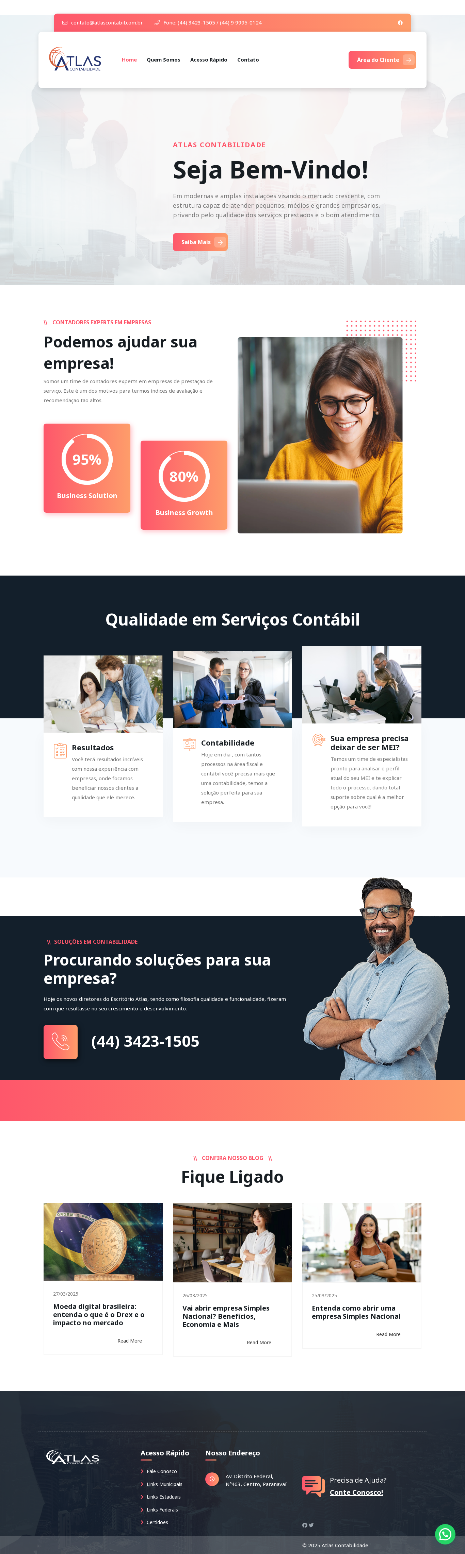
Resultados (93, 747)
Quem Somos (163, 59)
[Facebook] (400, 22)
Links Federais (161, 1509)
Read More (129, 1340)
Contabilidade (227, 742)
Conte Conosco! (356, 1492)
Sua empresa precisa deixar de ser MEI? (370, 742)
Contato (248, 59)
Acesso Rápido (208, 59)
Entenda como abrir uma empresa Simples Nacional (356, 1312)
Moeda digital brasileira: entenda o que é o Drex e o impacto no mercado (99, 1314)
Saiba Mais (196, 242)
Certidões (156, 1522)
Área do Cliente (378, 60)
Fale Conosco (161, 1471)
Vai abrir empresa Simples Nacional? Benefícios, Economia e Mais (226, 1316)
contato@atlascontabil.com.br (106, 22)
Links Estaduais (163, 1496)
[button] (445, 1534)
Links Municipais (163, 1484)
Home (129, 59)
